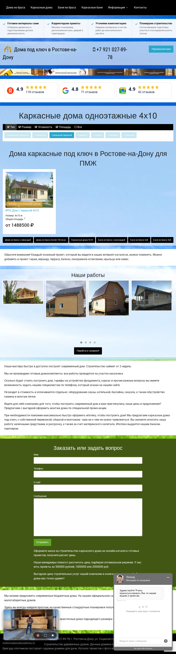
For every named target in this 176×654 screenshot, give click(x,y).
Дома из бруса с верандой (18, 240)
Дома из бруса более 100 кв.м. (51, 240)
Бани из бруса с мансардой (111, 240)
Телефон (38, 468)
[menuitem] (15, 7)
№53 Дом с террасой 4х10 (22, 210)
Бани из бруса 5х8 (162, 240)
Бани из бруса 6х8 (139, 240)
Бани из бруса (67, 7)
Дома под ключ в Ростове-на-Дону (40, 53)
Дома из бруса (15, 7)
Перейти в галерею (87, 350)
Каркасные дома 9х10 (82, 240)
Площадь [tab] (64, 127)
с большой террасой (62, 135)
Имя (36, 454)
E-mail (37, 482)
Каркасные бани (92, 7)
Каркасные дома (41, 7)
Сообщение (40, 496)
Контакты (140, 7)
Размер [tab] (26, 127)
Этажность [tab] (44, 127)
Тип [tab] (12, 127)
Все (79, 127)
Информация (116, 7)
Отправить (42, 542)
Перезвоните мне (161, 49)
